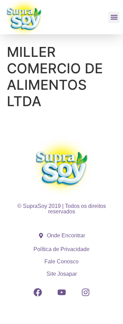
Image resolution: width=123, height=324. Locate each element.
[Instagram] (85, 292)
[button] (114, 17)
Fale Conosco (61, 261)
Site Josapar (61, 274)
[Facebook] (37, 292)
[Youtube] (61, 292)
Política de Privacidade (61, 249)
